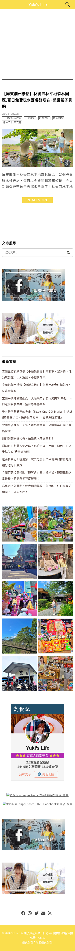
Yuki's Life (37, 4)
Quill (41, 937)
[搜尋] (68, 252)
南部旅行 (30, 118)
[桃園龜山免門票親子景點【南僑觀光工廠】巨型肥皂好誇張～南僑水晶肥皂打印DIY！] (55, 562)
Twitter (37, 913)
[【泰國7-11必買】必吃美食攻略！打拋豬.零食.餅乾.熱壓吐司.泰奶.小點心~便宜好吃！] (55, 636)
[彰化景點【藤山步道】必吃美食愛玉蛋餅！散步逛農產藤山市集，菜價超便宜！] (19, 524)
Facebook (23, 913)
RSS (50, 913)
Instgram (30, 913)
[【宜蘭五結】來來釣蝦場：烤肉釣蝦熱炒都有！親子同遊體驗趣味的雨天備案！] (19, 674)
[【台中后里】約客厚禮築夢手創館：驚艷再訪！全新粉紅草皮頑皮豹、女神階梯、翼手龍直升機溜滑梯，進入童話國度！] (19, 599)
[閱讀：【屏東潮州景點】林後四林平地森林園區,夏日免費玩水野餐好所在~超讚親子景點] (37, 166)
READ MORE (37, 200)
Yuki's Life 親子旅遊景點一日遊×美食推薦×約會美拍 (42, 933)
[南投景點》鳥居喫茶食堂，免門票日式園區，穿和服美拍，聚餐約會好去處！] (55, 599)
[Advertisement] (37, 44)
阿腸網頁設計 (44, 942)
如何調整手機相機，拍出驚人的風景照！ (28, 438)
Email (43, 913)
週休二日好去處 (12, 122)
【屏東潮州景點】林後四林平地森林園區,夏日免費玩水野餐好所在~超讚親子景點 (37, 100)
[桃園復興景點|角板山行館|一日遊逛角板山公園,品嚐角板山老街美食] (19, 636)
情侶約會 (58, 118)
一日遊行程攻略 (12, 118)
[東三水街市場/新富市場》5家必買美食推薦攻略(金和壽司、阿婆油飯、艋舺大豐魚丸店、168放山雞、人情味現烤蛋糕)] (19, 562)
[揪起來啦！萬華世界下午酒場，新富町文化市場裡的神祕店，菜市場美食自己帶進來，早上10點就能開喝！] (55, 674)
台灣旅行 (44, 118)
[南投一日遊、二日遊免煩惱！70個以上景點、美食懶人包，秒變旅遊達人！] (55, 524)
